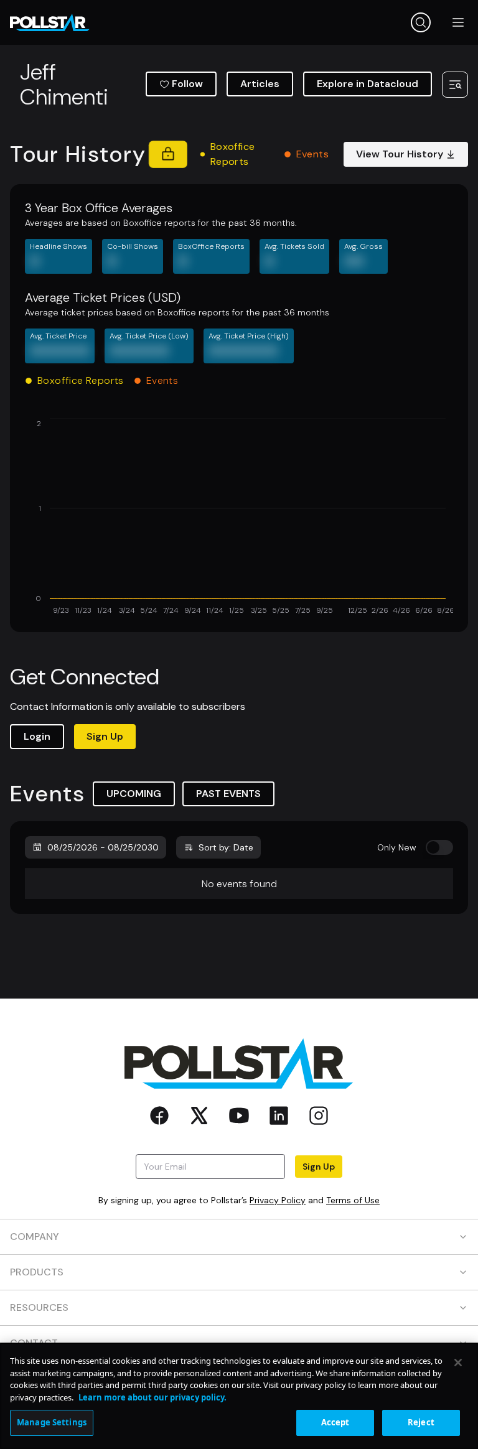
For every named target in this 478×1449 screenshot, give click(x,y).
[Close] (458, 1362)
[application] (239, 517)
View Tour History (399, 154)
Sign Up (105, 736)
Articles (259, 83)
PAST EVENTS (228, 793)
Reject (421, 1422)
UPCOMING (133, 793)
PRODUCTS (36, 1272)
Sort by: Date (226, 847)
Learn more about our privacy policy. (152, 1397)
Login (37, 736)
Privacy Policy (278, 1200)
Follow (187, 83)
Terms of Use (353, 1200)
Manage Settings (52, 1422)
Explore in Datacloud (367, 83)
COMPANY (34, 1236)
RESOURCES (39, 1307)
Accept (335, 1422)
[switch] (439, 847)
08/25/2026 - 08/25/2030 (103, 847)
